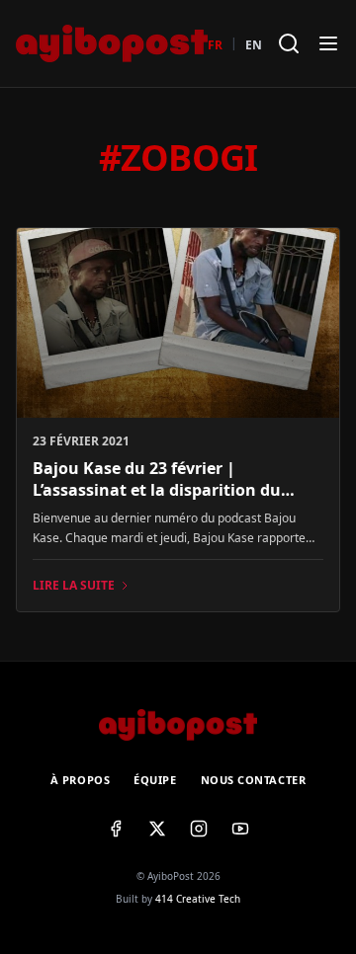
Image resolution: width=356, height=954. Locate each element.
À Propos (80, 779)
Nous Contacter (254, 779)
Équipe (155, 779)
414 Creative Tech (197, 899)
